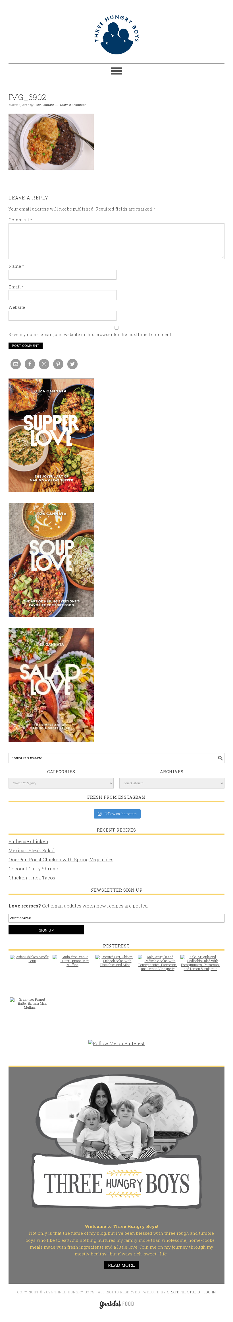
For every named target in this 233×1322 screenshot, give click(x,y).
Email (16, 287)
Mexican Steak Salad (32, 850)
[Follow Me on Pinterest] (116, 1046)
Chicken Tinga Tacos (32, 878)
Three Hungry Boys (116, 34)
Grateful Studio (183, 1292)
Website (17, 307)
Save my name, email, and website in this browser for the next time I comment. (90, 334)
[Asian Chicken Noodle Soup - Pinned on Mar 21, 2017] (30, 961)
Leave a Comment (73, 105)
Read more (121, 1265)
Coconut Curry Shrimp (33, 869)
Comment (20, 219)
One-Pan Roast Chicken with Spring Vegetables (61, 859)
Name (16, 266)
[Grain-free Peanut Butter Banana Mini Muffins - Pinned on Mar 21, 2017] (72, 963)
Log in (210, 1292)
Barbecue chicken (28, 841)
